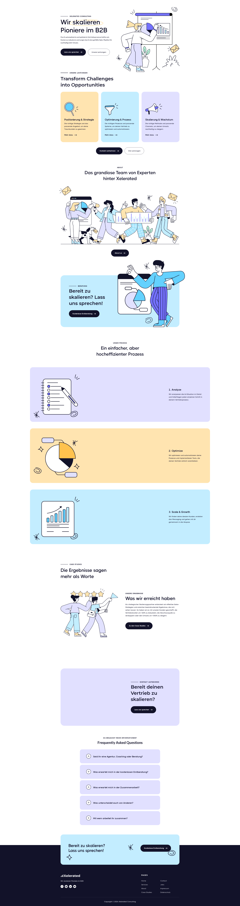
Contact (163, 881)
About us (120, 253)
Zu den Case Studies (139, 626)
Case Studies (146, 892)
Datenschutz (165, 892)
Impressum (164, 888)
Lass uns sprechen (73, 52)
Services (144, 885)
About (143, 888)
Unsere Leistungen (99, 52)
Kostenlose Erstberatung (84, 314)
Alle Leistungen (134, 151)
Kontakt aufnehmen (109, 151)
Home (143, 881)
